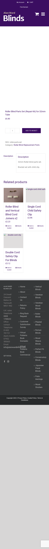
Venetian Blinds (39, 296)
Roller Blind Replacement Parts (26, 145)
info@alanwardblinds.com (15, 347)
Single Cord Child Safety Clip (34, 210)
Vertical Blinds (38, 288)
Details (19, 226)
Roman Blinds (38, 331)
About (22, 292)
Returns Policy (23, 306)
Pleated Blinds (38, 323)
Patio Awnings (39, 377)
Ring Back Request (24, 314)
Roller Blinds (38, 315)
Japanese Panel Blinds (39, 368)
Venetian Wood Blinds (39, 306)
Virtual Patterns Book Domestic (24, 336)
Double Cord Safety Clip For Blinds (12, 256)
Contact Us (23, 298)
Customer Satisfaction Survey (24, 324)
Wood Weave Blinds (38, 341)
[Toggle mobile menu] (43, 14)
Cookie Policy (32, 398)
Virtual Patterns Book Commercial (24, 350)
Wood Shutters (38, 385)
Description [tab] (8, 156)
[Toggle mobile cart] (37, 14)
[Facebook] (4, 361)
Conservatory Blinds (39, 358)
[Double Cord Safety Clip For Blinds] (13, 241)
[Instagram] (8, 361)
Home (22, 287)
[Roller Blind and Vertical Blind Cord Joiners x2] (13, 195)
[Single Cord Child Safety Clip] (35, 195)
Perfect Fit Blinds (39, 350)
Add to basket (31, 131)
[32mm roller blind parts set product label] (24, 68)
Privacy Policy (22, 398)
